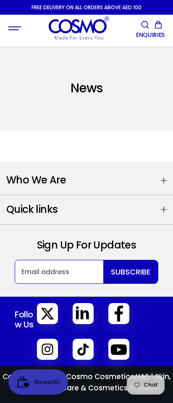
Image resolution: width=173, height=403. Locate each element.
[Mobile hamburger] (15, 28)
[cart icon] (158, 24)
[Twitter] (47, 313)
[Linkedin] (83, 313)
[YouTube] (118, 349)
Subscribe (130, 272)
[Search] (145, 24)
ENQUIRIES (150, 35)
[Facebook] (118, 313)
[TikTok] (83, 349)
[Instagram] (47, 349)
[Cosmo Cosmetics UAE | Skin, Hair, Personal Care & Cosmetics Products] (79, 28)
